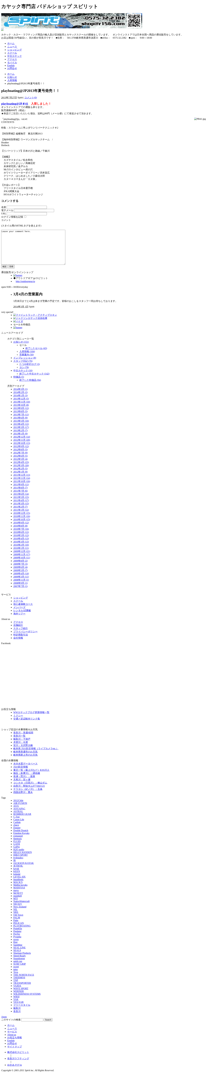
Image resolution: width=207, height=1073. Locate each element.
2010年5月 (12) (21, 535)
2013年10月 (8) (21, 405)
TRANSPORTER (22, 983)
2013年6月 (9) (20, 417)
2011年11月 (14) (21, 478)
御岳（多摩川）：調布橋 (26, 773)
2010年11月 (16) (21, 516)
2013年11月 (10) (21, 402)
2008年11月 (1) (21, 580)
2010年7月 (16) (21, 529)
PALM (16, 917)
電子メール (7, 210)
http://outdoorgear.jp (25, 281)
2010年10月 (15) (21, 519)
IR (14, 860)
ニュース (12, 46)
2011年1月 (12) (21, 510)
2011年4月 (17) (21, 500)
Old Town (18, 915)
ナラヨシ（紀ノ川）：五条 (27, 789)
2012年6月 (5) (20, 456)
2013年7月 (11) (21, 414)
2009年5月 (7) (20, 570)
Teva (15, 972)
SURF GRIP (19, 964)
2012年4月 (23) (21, 462)
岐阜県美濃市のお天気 (25, 751)
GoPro (16, 846)
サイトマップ (14, 1046)
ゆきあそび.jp (14, 1065)
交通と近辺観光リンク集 (26, 718)
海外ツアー (19, 613)
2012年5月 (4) (20, 459)
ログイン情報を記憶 (12, 217)
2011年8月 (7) (20, 487)
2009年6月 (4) (20, 567)
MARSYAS (19, 887)
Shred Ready (19, 955)
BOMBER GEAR (22, 814)
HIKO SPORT (20, 855)
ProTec (16, 934)
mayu (16, 890)
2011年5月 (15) (21, 497)
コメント (6, 220)
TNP (15, 980)
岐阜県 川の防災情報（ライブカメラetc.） (35, 748)
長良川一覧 (19, 736)
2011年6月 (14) (21, 494)
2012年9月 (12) (21, 446)
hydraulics (18, 857)
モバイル (12, 62)
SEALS (17, 950)
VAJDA (17, 985)
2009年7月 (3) (20, 564)
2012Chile (18, 800)
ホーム (11, 43)
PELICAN (18, 923)
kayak (16, 868)
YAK (15, 999)
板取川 (17, 1008)
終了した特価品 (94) (30, 380)
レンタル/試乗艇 (22, 610)
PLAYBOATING (22, 925)
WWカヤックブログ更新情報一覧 (31, 712)
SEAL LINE (19, 947)
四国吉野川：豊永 (23, 792)
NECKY (17, 904)
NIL (15, 909)
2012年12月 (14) (21, 437)
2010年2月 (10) (21, 545)
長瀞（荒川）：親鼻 (24, 776)
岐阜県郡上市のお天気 (25, 755)
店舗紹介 (18, 625)
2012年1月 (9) (20, 471)
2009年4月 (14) (21, 573)
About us (11, 1034)
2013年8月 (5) (20, 411)
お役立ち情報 (14, 1037)
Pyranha (17, 936)
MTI (15, 898)
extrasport (18, 836)
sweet (16, 966)
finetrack (17, 838)
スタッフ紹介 (20, 628)
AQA (16, 806)
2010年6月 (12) (21, 532)
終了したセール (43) (36, 348)
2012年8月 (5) (20, 449)
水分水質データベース (25, 763)
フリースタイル (21, 1005)
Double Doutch (20, 830)
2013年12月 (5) (21, 398)
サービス (12, 1031)
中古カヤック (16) (22, 370)
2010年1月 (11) (21, 548)
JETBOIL (18, 866)
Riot (15, 942)
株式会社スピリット (18, 1052)
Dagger (16, 827)
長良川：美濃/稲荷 (23, 732)
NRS (15, 912)
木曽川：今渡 (20, 742)
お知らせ (12, 77)
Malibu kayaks (20, 885)
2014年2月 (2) (20, 392)
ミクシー (18, 715)
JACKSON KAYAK (23, 863)
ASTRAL (18, 811)
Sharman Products (22, 953)
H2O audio (18, 849)
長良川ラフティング (18, 1058)
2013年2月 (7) (20, 430)
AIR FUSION (20, 803)
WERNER (18, 991)
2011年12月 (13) (21, 475)
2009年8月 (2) (20, 561)
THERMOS (19, 977)
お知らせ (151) (21, 342)
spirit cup (17, 961)
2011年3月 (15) (21, 503)
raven (16, 939)
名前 (3, 207)
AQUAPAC (19, 808)
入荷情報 (12, 80)
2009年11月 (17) (21, 554)
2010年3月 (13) (21, 541)
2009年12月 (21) (21, 551)
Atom (4, 1016)
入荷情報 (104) (27, 351)
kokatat (16, 874)
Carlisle (17, 822)
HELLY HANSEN (22, 852)
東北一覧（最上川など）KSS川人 (31, 770)
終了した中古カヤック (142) (34, 373)
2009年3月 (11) (21, 576)
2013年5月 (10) (21, 421)
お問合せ (12, 68)
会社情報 (18, 638)
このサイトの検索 (11, 1019)
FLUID (17, 841)
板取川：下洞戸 (21, 739)
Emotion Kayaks (21, 833)
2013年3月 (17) (21, 427)
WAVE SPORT (20, 988)
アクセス (12, 59)
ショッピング (14, 49)
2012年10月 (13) (21, 443)
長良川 (17, 1011)
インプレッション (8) (24, 358)
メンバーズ (19, 607)
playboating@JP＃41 (14, 103)
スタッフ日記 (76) (22, 361)
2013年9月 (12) (21, 408)
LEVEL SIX (19, 876)
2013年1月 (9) (20, 433)
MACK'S (18, 882)
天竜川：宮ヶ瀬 (21, 779)
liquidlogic (18, 879)
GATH (16, 844)
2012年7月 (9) (20, 452)
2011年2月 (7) (20, 506)
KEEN (16, 871)
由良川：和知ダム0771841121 (29, 786)
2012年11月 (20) (21, 440)
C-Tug (16, 816)
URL (3, 213)
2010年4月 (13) (21, 538)
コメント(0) (30, 97)
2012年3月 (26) (21, 465)
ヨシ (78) (24, 367)
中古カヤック (14, 56)
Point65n (17, 928)
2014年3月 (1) (20, 389)
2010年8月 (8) (20, 526)
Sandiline (17, 945)
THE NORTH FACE (23, 975)
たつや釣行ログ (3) (29, 364)
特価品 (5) (18, 377)
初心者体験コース (23, 604)
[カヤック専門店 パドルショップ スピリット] (71, 27)
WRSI (16, 996)
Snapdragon (19, 958)
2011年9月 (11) (21, 484)
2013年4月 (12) (21, 424)
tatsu (15, 969)
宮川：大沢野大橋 (23, 745)
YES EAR (18, 1002)
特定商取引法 (20, 634)
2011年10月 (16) (21, 481)
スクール (12, 53)
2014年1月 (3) (20, 395)
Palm (15, 920)
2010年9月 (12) (21, 522)
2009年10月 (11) (21, 557)
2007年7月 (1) (20, 586)
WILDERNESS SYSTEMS (27, 994)
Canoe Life (18, 819)
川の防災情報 (20, 767)
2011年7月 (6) (20, 491)
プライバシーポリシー (25, 631)
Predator (17, 931)
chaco (16, 825)
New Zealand (19, 906)
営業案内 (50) (26, 354)
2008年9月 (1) (20, 583)
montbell (17, 896)
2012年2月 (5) (20, 468)
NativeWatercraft (21, 901)
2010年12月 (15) (21, 513)
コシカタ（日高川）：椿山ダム (30, 782)
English (11, 65)
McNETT (18, 893)
